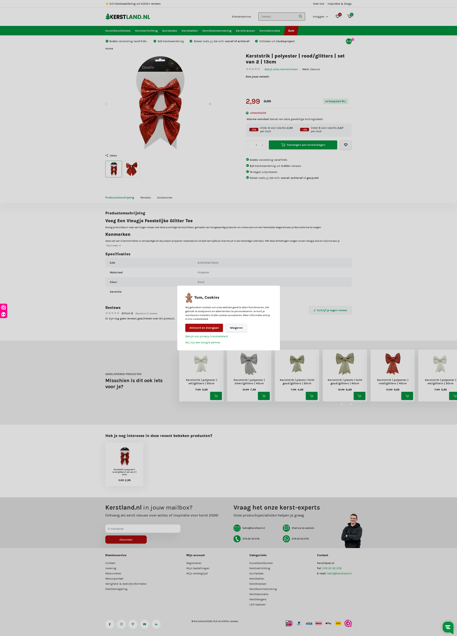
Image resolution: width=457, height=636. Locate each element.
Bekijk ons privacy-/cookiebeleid (206, 336)
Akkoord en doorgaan (204, 327)
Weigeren (236, 327)
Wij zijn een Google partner (202, 342)
